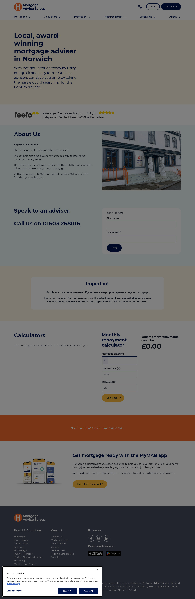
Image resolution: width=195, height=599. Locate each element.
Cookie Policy (13, 583)
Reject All (67, 591)
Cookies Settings (14, 590)
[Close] (98, 569)
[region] (52, 581)
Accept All (88, 591)
